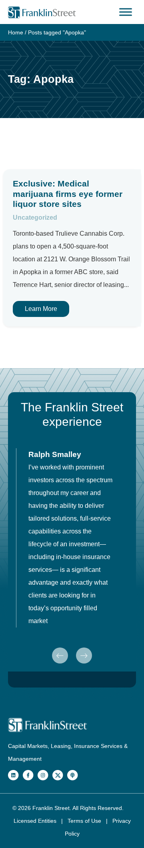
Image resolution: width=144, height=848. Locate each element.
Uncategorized (35, 217)
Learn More (41, 308)
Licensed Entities (36, 821)
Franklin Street (51, 808)
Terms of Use (85, 821)
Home (15, 32)
